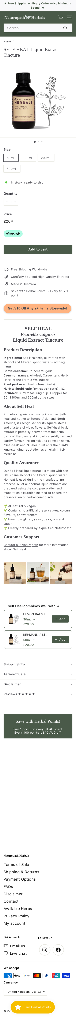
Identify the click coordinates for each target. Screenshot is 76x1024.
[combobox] (38, 28)
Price (8, 214)
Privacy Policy (16, 916)
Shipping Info (14, 664)
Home (7, 41)
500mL (12, 168)
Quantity (11, 193)
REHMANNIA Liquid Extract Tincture (36, 634)
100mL (28, 158)
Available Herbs (18, 908)
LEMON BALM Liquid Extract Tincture (36, 614)
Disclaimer (12, 684)
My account (15, 923)
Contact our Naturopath (21, 545)
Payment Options (20, 879)
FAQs (8, 886)
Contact (11, 901)
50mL (11, 158)
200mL (46, 158)
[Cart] (60, 17)
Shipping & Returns (21, 872)
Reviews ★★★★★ (19, 694)
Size (7, 149)
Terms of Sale (15, 674)
